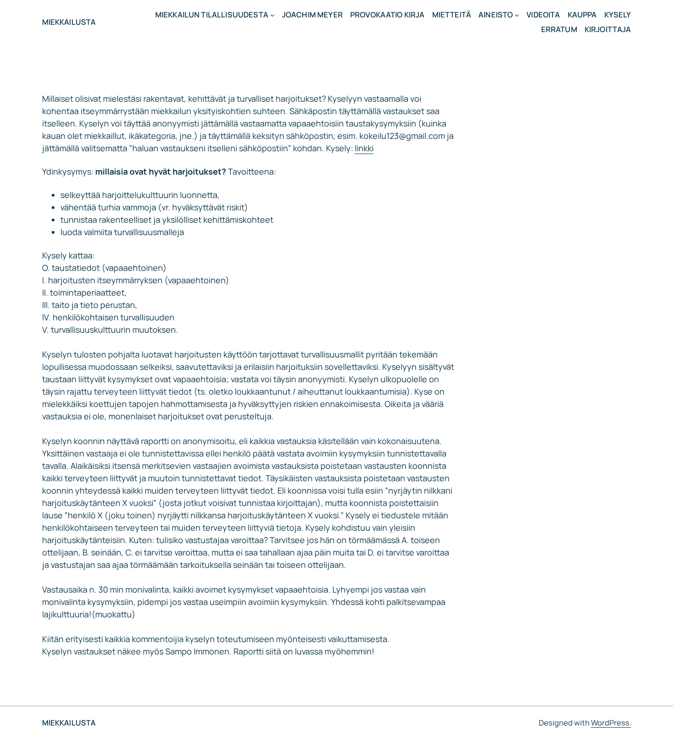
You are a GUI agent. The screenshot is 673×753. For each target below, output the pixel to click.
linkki (364, 148)
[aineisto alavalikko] (517, 14)
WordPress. (611, 723)
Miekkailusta (69, 22)
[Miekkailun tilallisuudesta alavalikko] (272, 14)
